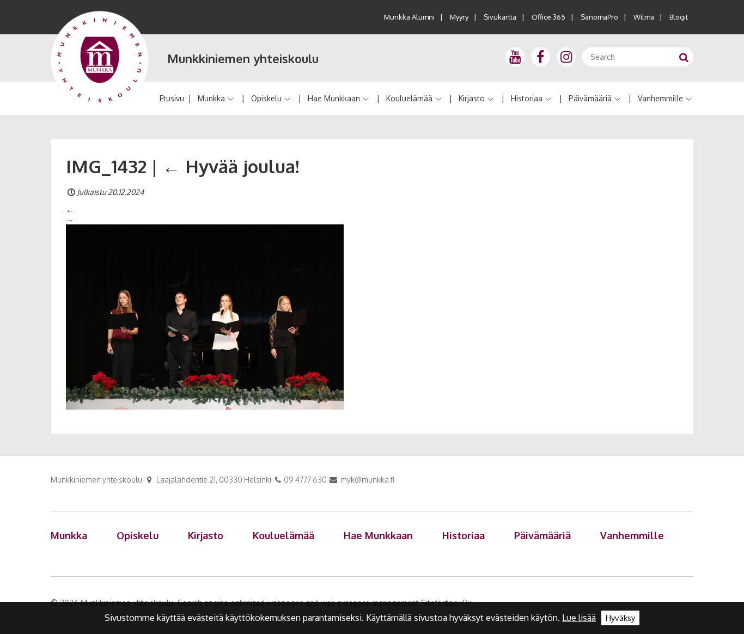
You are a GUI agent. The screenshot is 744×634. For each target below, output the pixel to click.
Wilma (643, 17)
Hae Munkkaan (334, 98)
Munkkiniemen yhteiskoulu (243, 58)
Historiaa (526, 98)
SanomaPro (599, 17)
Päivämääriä (590, 98)
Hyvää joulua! (230, 166)
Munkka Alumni (409, 17)
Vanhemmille (660, 98)
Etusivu (172, 98)
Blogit (678, 17)
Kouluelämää (409, 98)
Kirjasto (472, 98)
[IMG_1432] (205, 316)
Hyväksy (620, 618)
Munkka (211, 98)
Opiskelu (266, 98)
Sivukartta (500, 17)
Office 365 (548, 17)
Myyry (459, 17)
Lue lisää (579, 617)
